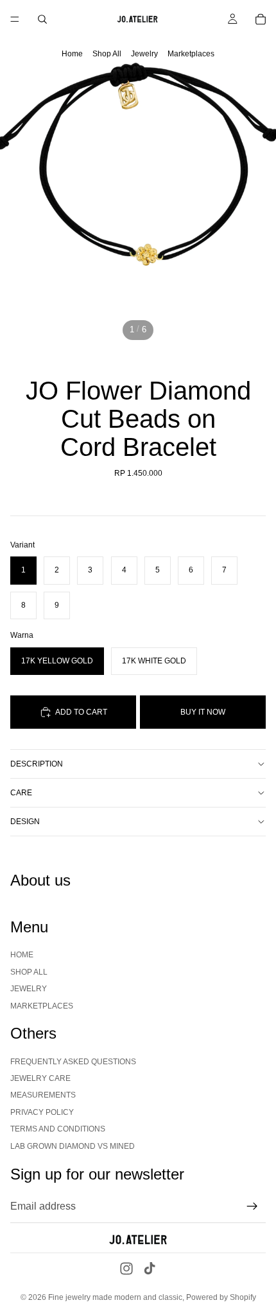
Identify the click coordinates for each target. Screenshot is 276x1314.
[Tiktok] (149, 1268)
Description (36, 763)
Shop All (106, 53)
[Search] (42, 19)
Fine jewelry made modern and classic (115, 1297)
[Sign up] (252, 1206)
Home (72, 53)
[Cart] (260, 19)
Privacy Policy (42, 1112)
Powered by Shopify (221, 1297)
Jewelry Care (40, 1078)
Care (21, 792)
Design (25, 821)
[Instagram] (126, 1268)
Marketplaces (191, 53)
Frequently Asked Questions (73, 1061)
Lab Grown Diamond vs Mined (72, 1146)
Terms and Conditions (57, 1128)
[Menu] (15, 19)
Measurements (43, 1095)
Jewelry (144, 53)
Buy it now (202, 712)
